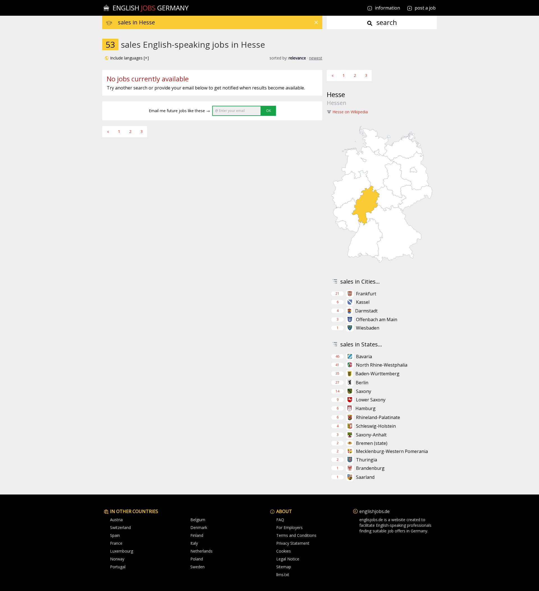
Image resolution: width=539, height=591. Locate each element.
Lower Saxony (370, 400)
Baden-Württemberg (377, 374)
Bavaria (364, 356)
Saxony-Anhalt (371, 435)
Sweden (197, 566)
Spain (115, 535)
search (386, 22)
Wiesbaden (367, 328)
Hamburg (365, 408)
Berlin (362, 383)
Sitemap (283, 566)
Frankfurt (366, 294)
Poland (196, 559)
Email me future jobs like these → (179, 110)
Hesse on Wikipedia (350, 111)
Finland (196, 535)
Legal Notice (287, 559)
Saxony (363, 391)
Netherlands (201, 551)
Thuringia (366, 460)
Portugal (117, 566)
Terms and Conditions (296, 535)
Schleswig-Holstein (376, 426)
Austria (116, 519)
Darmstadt (366, 311)
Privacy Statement (292, 543)
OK (268, 110)
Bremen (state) (371, 443)
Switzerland (120, 527)
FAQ (280, 519)
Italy (194, 543)
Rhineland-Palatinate (378, 417)
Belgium (197, 519)
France (116, 543)
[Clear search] (316, 22)
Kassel (362, 302)
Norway (117, 559)
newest (315, 58)
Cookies (283, 551)
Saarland (365, 477)
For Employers (289, 527)
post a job (425, 8)
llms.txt (282, 574)
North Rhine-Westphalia (381, 365)
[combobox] (220, 22)
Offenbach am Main (376, 319)
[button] (126, 58)
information (387, 8)
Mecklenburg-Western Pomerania (392, 451)
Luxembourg (121, 551)
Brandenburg (370, 468)
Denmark (198, 527)
